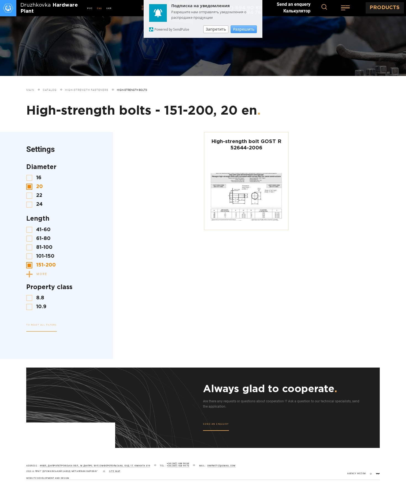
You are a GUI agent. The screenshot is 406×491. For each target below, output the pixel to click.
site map (114, 471)
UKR (109, 8)
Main (30, 89)
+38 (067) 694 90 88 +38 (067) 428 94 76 (178, 465)
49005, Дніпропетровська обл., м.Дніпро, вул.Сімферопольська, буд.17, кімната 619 (95, 466)
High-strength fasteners (86, 89)
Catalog (50, 89)
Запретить (216, 29)
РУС (90, 8)
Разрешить (243, 29)
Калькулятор (296, 11)
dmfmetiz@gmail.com (221, 466)
